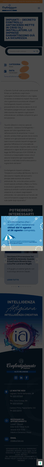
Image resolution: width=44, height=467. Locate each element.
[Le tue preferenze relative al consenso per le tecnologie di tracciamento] (40, 463)
